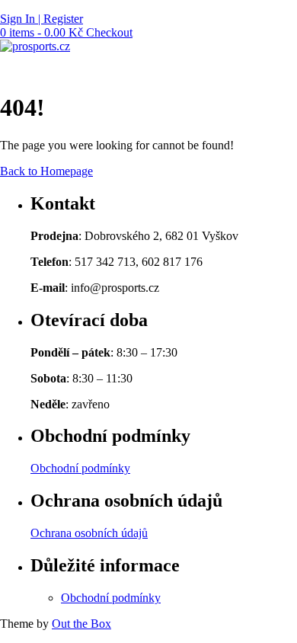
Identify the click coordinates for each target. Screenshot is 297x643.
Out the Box (81, 623)
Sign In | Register (41, 18)
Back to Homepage (46, 171)
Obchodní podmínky (80, 468)
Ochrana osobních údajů (89, 532)
